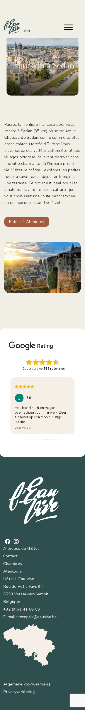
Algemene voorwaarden (25, 684)
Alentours (12, 571)
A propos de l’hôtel (21, 548)
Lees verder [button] (23, 428)
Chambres (12, 563)
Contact (10, 556)
